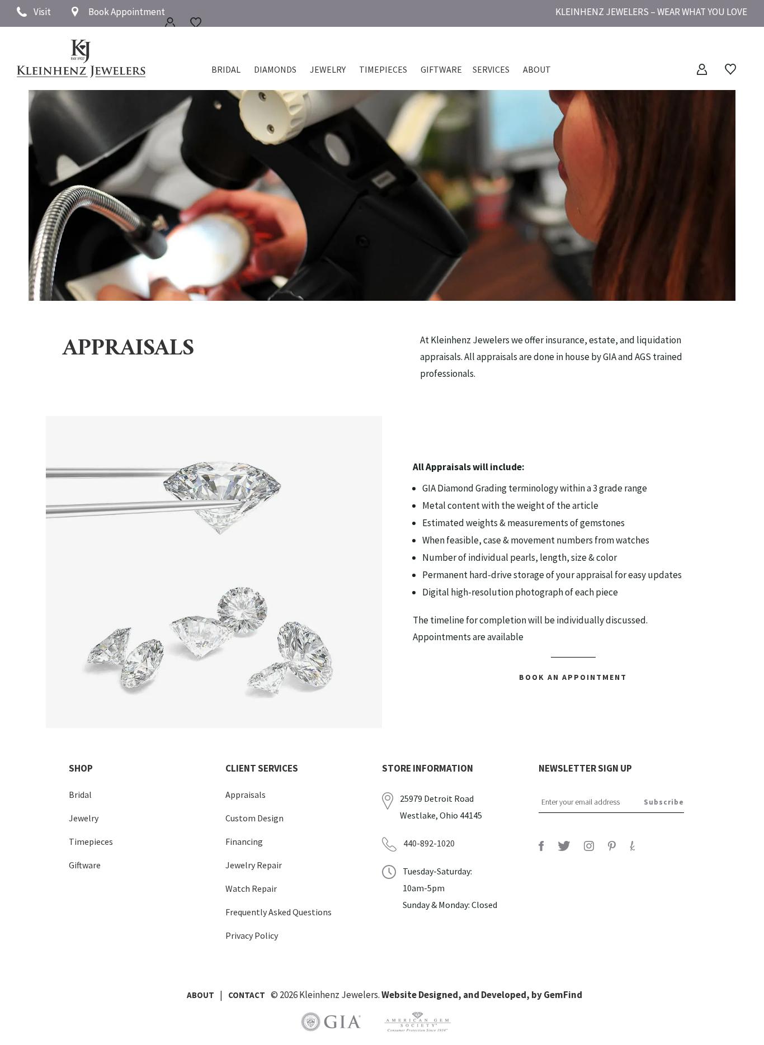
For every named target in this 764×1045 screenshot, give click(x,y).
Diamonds (275, 70)
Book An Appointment (573, 677)
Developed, (506, 995)
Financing (244, 841)
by (537, 995)
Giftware (441, 70)
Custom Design (254, 818)
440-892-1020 (429, 843)
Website (399, 995)
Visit (42, 11)
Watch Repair (251, 888)
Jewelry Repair (253, 864)
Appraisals (245, 794)
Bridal (80, 794)
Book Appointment (126, 11)
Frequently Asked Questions (278, 911)
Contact (246, 995)
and (472, 995)
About (537, 70)
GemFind (563, 995)
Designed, (440, 995)
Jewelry (328, 70)
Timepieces (383, 70)
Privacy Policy (251, 935)
